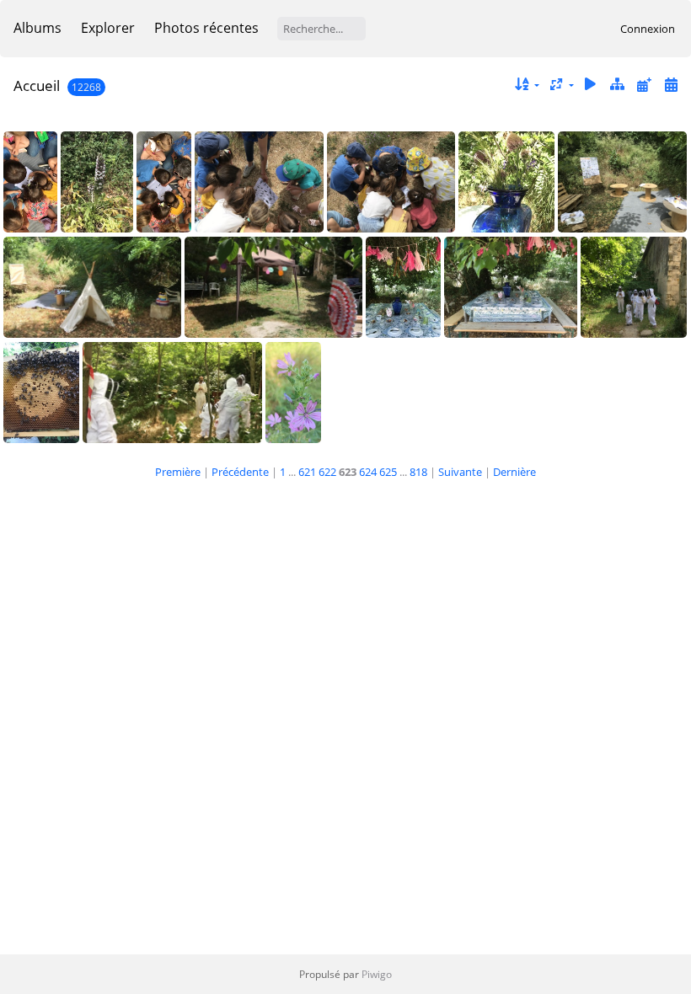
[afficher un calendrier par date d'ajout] (644, 84)
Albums (37, 28)
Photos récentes (206, 28)
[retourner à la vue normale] (618, 84)
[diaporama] (591, 84)
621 (307, 471)
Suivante (460, 471)
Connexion (647, 28)
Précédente (240, 471)
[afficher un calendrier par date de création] (671, 84)
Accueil (36, 85)
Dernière (514, 471)
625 (388, 471)
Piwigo (377, 974)
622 (327, 471)
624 (368, 471)
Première (178, 471)
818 (418, 471)
